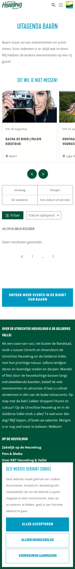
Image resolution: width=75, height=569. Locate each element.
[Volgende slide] (43, 174)
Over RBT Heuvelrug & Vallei (24, 460)
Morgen (55, 190)
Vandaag (20, 190)
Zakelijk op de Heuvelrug (21, 447)
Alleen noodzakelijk (37, 540)
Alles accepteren (37, 524)
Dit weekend (19, 200)
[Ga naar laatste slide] (32, 174)
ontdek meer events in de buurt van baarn (37, 298)
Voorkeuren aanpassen (38, 556)
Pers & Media (12, 453)
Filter (15, 215)
